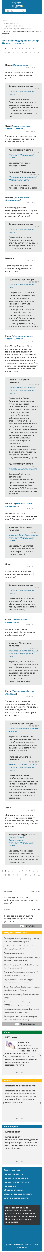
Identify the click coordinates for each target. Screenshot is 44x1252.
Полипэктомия (20, 65)
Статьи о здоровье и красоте (18, 1194)
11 (41, 48)
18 (30, 52)
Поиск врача (10, 1186)
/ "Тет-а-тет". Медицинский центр (17, 29)
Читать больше (27, 1024)
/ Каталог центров (10, 23)
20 (39, 52)
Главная (5, 20)
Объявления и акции (14, 1190)
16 (22, 52)
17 (26, 52)
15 (17, 52)
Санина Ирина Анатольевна (22, 387)
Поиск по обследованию (16, 1178)
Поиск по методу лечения (16, 1182)
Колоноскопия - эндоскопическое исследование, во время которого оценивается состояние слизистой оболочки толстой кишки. (21, 1142)
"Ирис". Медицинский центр (23, 469)
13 (9, 52)
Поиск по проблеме (13, 1174)
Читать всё (30, 926)
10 (37, 48)
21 (20, 56)
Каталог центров (12, 1170)
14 (13, 52)
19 (34, 52)
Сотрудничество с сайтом (16, 1198)
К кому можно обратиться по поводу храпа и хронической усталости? (18, 919)
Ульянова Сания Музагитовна (23, 535)
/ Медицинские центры (12, 26)
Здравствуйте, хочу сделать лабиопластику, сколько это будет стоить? (21, 900)
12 (5, 52)
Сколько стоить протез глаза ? (14, 953)
